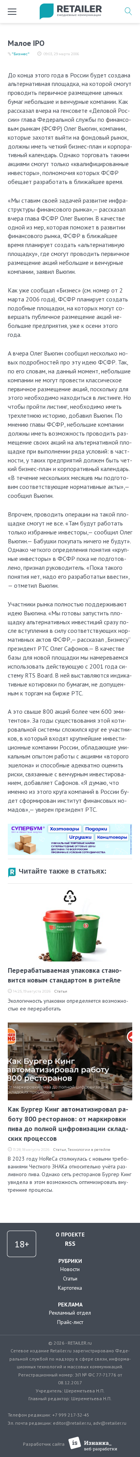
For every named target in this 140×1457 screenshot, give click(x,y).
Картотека (70, 1287)
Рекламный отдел (70, 1312)
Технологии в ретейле (89, 1149)
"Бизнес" (21, 54)
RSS (70, 1243)
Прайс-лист (70, 1322)
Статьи (60, 991)
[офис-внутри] (70, 827)
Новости (70, 1269)
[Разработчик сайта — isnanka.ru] (92, 1444)
